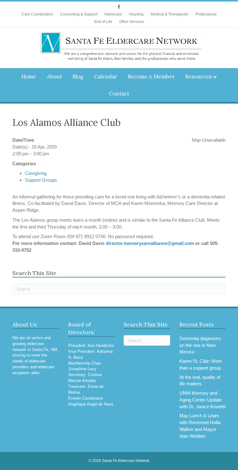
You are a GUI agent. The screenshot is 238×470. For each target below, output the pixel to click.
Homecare (113, 14)
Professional (206, 14)
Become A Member (151, 76)
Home (28, 76)
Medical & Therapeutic (169, 14)
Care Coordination (37, 14)
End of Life (103, 22)
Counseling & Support (78, 14)
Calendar (105, 76)
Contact (119, 93)
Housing (136, 14)
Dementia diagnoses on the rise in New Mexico (200, 345)
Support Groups (41, 180)
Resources (198, 76)
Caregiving (35, 173)
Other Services (131, 22)
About (54, 76)
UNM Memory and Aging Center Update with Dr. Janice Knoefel (202, 399)
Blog (78, 76)
